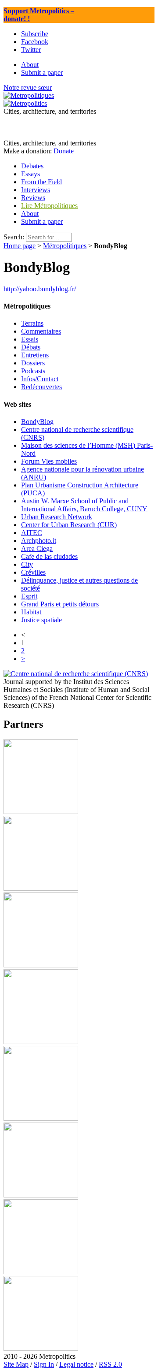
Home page (20, 245)
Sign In (44, 1364)
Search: (14, 237)
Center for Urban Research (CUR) (69, 524)
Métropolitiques (64, 245)
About (30, 213)
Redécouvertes (41, 386)
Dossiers (33, 363)
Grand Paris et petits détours (60, 604)
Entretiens (35, 355)
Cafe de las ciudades (49, 556)
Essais (29, 339)
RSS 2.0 (110, 1364)
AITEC (31, 532)
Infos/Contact (39, 379)
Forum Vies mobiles (49, 461)
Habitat (31, 612)
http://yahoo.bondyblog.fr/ (40, 289)
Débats (30, 347)
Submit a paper (42, 221)
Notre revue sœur (28, 87)
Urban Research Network (56, 517)
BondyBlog (37, 421)
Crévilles (33, 572)
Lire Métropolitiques (49, 205)
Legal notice (76, 1364)
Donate (64, 151)
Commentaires (41, 331)
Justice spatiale (41, 620)
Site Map (16, 1364)
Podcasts (33, 371)
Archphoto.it (38, 540)
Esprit (29, 596)
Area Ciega (37, 548)
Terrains (32, 323)
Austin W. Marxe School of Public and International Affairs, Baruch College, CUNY (84, 505)
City (27, 564)
